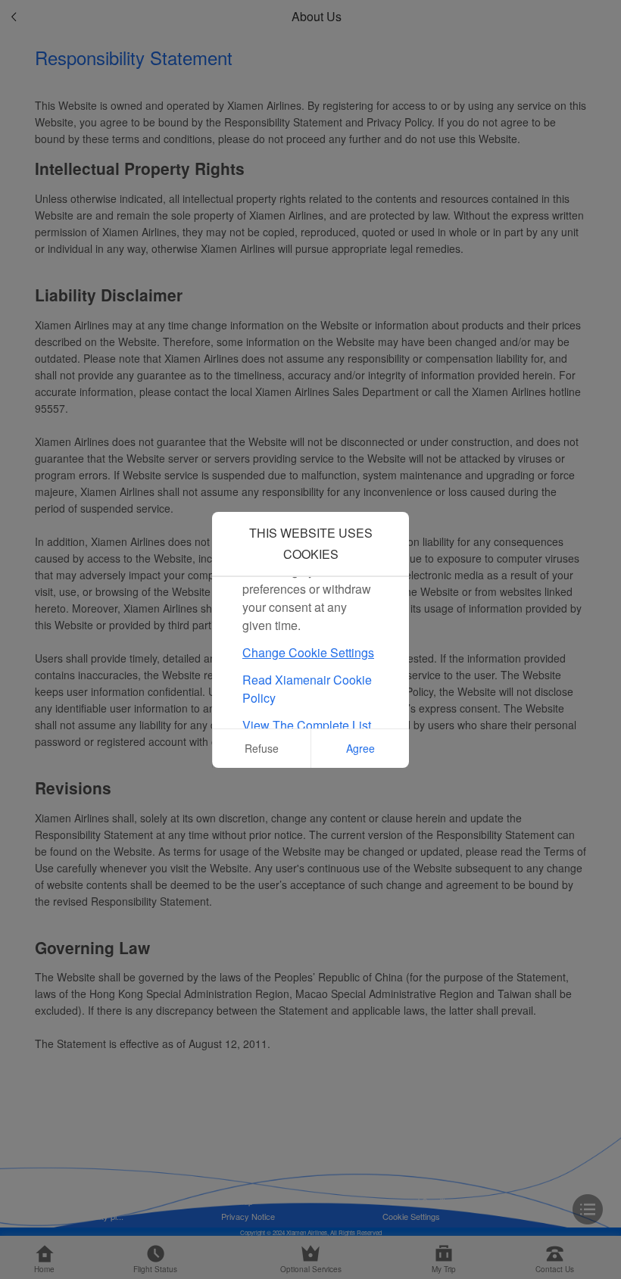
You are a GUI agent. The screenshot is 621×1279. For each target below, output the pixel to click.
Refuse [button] (262, 748)
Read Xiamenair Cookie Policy (307, 689)
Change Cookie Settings (308, 652)
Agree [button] (360, 748)
